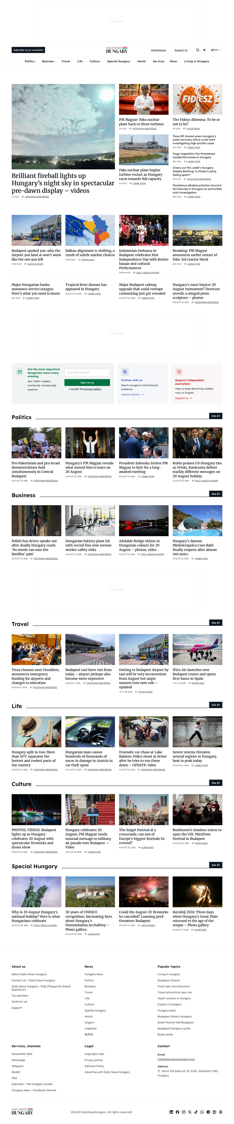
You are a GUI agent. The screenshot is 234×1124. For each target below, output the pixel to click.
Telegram (18, 1066)
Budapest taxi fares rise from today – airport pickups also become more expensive (88, 674)
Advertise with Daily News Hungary (107, 1072)
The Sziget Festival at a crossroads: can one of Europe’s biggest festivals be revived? (142, 836)
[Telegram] (208, 1112)
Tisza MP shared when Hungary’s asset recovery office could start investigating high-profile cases (194, 139)
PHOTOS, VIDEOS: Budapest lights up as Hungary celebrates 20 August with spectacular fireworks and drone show (34, 838)
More (173, 61)
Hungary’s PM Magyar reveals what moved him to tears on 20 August (89, 467)
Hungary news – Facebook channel (34, 1090)
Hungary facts (167, 1010)
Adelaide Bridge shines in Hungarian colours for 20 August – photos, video (139, 545)
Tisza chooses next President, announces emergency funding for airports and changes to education (35, 676)
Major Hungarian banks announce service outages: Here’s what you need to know (36, 289)
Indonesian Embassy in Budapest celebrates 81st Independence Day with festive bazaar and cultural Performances (143, 259)
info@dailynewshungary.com (176, 1059)
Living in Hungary (196, 61)
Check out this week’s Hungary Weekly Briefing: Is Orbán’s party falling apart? (194, 171)
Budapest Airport (169, 980)
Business (48, 61)
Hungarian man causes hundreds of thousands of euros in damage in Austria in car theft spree (89, 758)
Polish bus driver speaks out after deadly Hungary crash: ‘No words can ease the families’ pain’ (34, 547)
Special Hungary (118, 61)
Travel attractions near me (175, 992)
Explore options (130, 394)
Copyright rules (94, 1054)
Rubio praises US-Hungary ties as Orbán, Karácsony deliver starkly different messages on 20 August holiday (197, 469)
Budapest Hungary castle (174, 1028)
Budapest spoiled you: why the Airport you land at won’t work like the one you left (36, 255)
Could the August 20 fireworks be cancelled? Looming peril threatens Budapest (143, 916)
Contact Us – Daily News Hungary (33, 980)
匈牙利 (89, 1034)
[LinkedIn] (171, 1112)
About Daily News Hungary (29, 974)
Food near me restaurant (174, 986)
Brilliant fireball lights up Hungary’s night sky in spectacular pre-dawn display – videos (63, 183)
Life (79, 61)
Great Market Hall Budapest (176, 1022)
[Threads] (220, 1112)
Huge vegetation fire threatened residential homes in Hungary (194, 155)
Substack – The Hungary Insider (32, 1084)
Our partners (20, 995)
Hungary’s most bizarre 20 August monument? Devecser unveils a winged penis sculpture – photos (196, 291)
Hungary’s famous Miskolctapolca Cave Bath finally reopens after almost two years (195, 547)
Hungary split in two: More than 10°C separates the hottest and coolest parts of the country (34, 758)
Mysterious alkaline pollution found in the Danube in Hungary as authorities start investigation (197, 189)
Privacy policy (94, 1060)
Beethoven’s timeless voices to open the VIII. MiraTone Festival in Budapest (197, 834)
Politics (30, 61)
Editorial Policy (94, 1066)
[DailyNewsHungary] (117, 50)
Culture (95, 61)
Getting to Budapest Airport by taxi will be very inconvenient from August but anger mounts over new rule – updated (144, 678)
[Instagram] (183, 1112)
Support (17, 1007)
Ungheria (90, 1028)
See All (216, 415)
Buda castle (165, 1034)
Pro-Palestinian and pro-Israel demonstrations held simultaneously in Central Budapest (36, 469)
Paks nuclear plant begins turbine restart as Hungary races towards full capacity (140, 174)
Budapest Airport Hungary (175, 1016)
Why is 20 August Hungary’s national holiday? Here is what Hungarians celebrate (36, 916)
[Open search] (197, 50)
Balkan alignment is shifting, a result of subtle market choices (90, 253)
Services (158, 61)
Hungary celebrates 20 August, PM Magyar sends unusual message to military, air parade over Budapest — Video (88, 838)
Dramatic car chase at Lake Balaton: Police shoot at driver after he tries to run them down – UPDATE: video (143, 758)
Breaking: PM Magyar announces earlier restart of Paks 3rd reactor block (195, 255)
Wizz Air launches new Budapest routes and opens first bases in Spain (194, 674)
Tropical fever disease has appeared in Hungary (86, 287)
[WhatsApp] (202, 1112)
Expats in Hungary (169, 1004)
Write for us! (19, 1001)
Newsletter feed (22, 1054)
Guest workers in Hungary (174, 998)
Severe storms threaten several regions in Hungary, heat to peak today (195, 756)
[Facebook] (177, 1112)
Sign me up (87, 382)
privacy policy (92, 389)
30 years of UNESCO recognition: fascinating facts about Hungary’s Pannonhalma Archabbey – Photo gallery (88, 920)
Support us (181, 398)
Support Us (181, 50)
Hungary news (94, 974)
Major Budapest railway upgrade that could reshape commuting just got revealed (142, 289)
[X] (190, 1112)
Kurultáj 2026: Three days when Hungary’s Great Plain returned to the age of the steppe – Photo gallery (195, 918)
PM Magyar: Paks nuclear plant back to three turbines (141, 122)
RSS (14, 1078)
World (141, 61)
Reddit (16, 1072)
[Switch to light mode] (204, 50)
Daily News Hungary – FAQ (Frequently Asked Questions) (41, 988)
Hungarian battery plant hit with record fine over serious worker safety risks (88, 545)
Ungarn (89, 1022)
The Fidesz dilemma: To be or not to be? (196, 122)
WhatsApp (18, 1060)
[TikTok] (196, 1112)
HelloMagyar (158, 50)
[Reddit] (214, 1112)
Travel (65, 61)
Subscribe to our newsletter (28, 50)
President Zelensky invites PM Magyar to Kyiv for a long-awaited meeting (143, 467)
